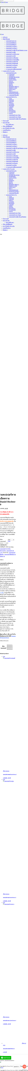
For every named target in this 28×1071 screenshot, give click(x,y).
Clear (9, 541)
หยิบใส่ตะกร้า (3, 545)
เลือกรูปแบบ (6, 771)
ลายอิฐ (2, 592)
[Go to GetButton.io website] (24, 1069)
